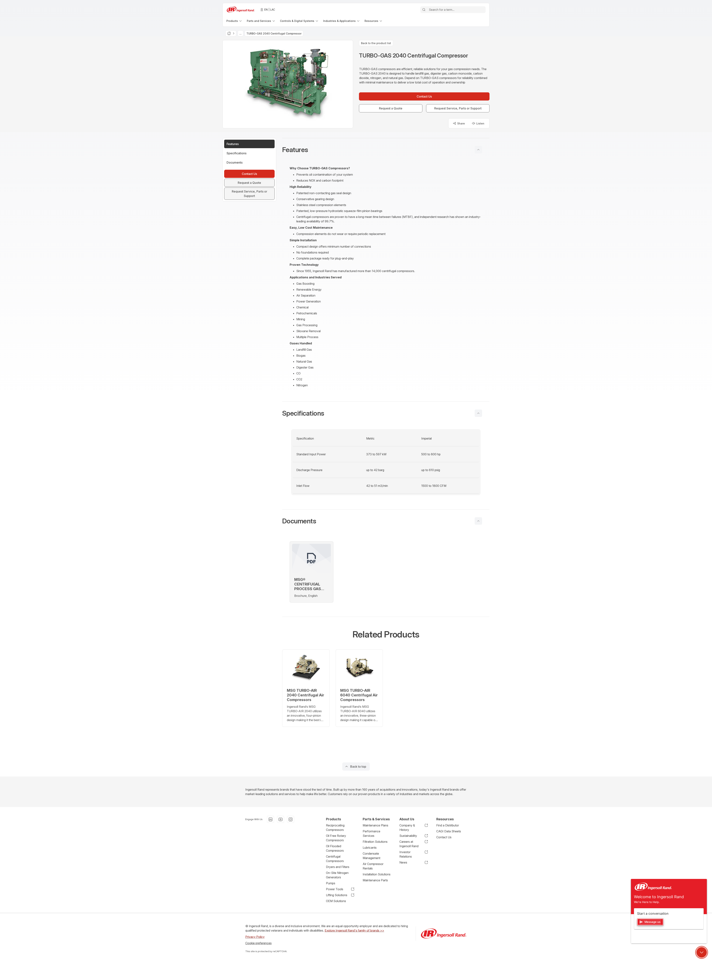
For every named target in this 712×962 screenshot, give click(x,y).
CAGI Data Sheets (448, 831)
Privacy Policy (255, 937)
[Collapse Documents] (478, 521)
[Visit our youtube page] (280, 819)
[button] (386, 149)
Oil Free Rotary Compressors (336, 838)
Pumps (330, 883)
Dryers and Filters (337, 867)
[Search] (424, 9)
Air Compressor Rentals (373, 866)
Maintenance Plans (375, 825)
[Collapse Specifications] (478, 413)
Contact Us (443, 837)
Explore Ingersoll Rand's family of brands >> (354, 930)
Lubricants (370, 847)
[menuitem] (234, 21)
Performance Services (371, 833)
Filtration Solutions (375, 841)
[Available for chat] (701, 952)
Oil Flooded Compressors (335, 848)
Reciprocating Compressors (335, 827)
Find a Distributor (447, 825)
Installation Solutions (376, 874)
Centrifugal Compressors (335, 859)
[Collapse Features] (478, 149)
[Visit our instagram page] (290, 819)
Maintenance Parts (375, 880)
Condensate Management (371, 856)
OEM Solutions (336, 901)
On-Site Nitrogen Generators (337, 875)
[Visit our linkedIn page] (270, 819)
